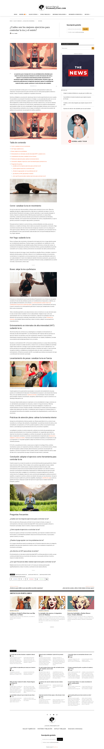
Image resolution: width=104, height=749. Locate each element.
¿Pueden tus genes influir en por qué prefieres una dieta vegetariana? (26, 588)
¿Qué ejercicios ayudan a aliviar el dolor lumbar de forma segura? (78, 588)
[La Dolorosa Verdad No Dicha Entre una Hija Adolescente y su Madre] (23, 602)
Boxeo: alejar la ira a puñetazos (19, 151)
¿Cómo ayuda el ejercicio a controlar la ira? (23, 168)
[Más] (46, 579)
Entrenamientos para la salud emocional (17, 576)
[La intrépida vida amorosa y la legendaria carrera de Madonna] (52, 602)
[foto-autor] (11, 656)
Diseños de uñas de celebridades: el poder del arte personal (51, 654)
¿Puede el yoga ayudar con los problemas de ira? (25, 171)
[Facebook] (47, 714)
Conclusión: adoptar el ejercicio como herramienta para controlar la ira (29, 161)
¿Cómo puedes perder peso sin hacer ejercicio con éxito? (79, 695)
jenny (13, 670)
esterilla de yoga (46, 477)
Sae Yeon (41, 622)
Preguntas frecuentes (16, 164)
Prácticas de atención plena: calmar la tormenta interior (25, 159)
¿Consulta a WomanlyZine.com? (52, 725)
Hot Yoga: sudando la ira (17, 148)
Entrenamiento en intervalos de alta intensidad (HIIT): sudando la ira (28, 154)
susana (11, 619)
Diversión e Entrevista (44, 610)
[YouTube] (53, 714)
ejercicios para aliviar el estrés (45, 574)
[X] (50, 714)
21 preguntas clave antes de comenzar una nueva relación (51, 681)
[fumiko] (11, 33)
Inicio (11, 21)
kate (70, 684)
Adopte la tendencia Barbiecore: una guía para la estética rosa (77, 93)
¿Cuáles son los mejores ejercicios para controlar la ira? (27, 166)
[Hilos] (57, 714)
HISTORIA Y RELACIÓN (14, 610)
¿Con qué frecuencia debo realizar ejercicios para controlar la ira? (29, 176)
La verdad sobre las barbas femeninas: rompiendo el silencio (22, 654)
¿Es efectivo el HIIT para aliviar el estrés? (23, 173)
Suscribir (85, 29)
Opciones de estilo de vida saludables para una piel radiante (77, 108)
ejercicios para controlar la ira (21, 574)
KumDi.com (55, 747)
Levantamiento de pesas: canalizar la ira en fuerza (23, 156)
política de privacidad (80, 32)
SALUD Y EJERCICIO (17, 21)
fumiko (16, 33)
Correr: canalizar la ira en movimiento (20, 146)
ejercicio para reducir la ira (33, 574)
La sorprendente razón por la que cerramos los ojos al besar (22, 695)
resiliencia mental (31, 394)
